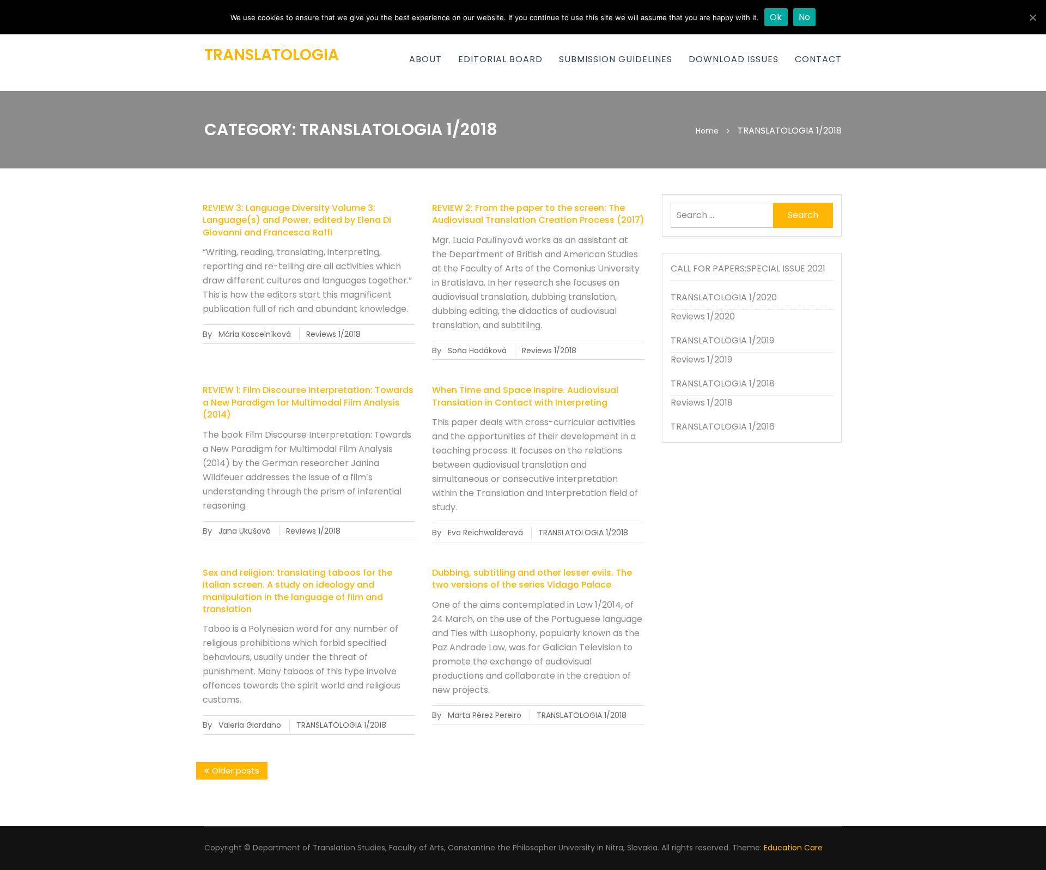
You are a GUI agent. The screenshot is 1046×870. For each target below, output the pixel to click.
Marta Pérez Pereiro (484, 715)
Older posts (235, 770)
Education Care (793, 847)
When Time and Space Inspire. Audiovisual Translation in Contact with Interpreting (525, 396)
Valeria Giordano (249, 725)
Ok (776, 17)
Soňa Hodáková (477, 350)
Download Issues (734, 59)
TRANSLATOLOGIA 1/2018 (583, 532)
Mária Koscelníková (254, 334)
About (425, 59)
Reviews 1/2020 (703, 316)
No (805, 17)
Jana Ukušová (244, 530)
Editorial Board (500, 59)
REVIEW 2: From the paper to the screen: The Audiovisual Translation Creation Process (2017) (538, 214)
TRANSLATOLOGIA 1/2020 (724, 297)
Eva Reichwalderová (485, 532)
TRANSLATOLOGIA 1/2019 (722, 340)
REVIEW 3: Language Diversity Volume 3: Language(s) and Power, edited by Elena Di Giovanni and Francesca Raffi (297, 220)
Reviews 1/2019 (701, 359)
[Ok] (1032, 17)
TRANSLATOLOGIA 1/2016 (723, 426)
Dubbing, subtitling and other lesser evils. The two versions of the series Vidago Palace (532, 578)
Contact (818, 59)
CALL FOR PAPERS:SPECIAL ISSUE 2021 (748, 268)
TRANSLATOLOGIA (271, 54)
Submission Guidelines (615, 59)
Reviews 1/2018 (333, 334)
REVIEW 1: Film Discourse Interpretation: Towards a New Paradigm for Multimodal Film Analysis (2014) (308, 402)
